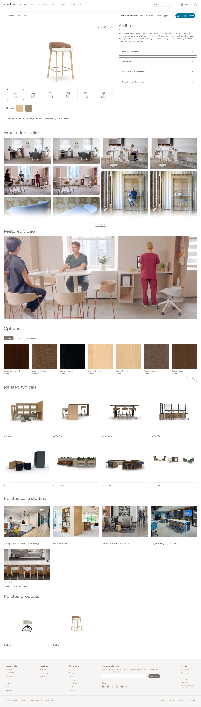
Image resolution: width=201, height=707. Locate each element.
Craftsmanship (11, 676)
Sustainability (10, 673)
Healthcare (43, 669)
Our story (9, 669)
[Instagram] (103, 686)
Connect (64, 5)
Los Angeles (73, 683)
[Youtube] (126, 686)
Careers (8, 683)
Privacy (171, 700)
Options (158, 16)
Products (23, 5)
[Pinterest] (121, 686)
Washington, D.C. (75, 690)
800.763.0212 (185, 669)
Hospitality (43, 680)
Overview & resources (129, 16)
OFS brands (76, 5)
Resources (35, 5)
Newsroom (9, 690)
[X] (117, 686)
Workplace (43, 676)
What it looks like (146, 16)
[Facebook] (107, 686)
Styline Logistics (48, 700)
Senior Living (43, 673)
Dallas (71, 676)
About (54, 5)
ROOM (24, 700)
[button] (100, 225)
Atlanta (71, 669)
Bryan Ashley (35, 700)
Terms (163, 700)
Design (8, 680)
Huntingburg (73, 680)
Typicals (166, 16)
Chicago (72, 673)
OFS (7, 700)
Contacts (9, 687)
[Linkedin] (112, 686)
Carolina (15, 700)
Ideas (45, 5)
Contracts (181, 700)
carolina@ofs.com (187, 676)
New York (72, 687)
